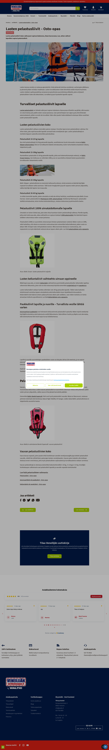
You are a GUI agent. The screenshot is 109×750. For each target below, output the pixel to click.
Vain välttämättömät (54, 385)
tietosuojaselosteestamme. (61, 380)
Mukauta (35, 385)
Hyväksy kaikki (73, 385)
